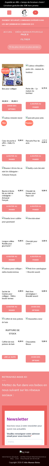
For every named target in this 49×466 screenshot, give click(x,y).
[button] (3, 12)
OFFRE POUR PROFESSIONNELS (33, 457)
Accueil (8, 32)
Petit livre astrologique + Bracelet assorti (32, 294)
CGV (17, 458)
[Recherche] (9, 12)
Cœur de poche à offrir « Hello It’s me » (9, 143)
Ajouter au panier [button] (35, 105)
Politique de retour (30, 458)
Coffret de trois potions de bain (8, 343)
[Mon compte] (41, 12)
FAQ (12, 458)
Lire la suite (10, 357)
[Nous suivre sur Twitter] (12, 400)
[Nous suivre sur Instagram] (8, 400)
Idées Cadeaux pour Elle (29, 32)
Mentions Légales (10, 457)
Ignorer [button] (42, 6)
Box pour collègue (9, 89)
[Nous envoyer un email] (17, 400)
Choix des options (11, 107)
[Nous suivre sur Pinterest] (21, 400)
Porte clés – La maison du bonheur (32, 91)
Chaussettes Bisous (30, 343)
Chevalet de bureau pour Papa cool (31, 193)
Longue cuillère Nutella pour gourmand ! (8, 244)
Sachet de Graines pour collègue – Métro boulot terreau (9, 295)
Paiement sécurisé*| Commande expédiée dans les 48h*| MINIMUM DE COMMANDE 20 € (23, 22)
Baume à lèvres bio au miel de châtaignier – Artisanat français (8, 195)
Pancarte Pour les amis (33, 142)
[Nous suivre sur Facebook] (4, 400)
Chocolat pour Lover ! (31, 243)
